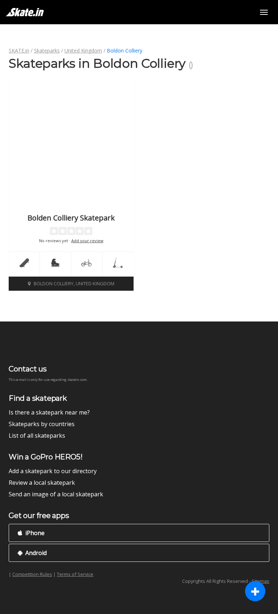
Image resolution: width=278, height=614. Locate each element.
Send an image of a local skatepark (56, 494)
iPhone (34, 533)
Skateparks (47, 50)
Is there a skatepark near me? (49, 412)
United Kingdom (83, 50)
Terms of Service (75, 574)
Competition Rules (32, 574)
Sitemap (260, 581)
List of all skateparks (37, 436)
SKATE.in (19, 50)
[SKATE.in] (24, 12)
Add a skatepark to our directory (53, 471)
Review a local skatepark (42, 483)
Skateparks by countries (42, 424)
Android (35, 553)
